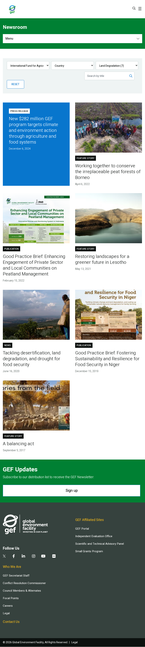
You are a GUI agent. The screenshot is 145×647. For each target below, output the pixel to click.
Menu (9, 38)
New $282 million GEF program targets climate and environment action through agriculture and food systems (33, 130)
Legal (6, 613)
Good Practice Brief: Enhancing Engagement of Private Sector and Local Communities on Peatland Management (34, 265)
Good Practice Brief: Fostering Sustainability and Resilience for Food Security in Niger (107, 359)
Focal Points (11, 598)
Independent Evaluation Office (93, 536)
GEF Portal (82, 529)
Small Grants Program (89, 551)
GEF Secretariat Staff (16, 576)
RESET (15, 84)
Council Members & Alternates (22, 591)
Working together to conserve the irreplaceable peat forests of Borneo (107, 172)
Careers (8, 606)
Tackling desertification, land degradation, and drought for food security (31, 359)
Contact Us (11, 621)
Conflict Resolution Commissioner (24, 583)
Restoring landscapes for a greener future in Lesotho (102, 259)
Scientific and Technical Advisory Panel (99, 544)
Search (134, 8)
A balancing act (18, 444)
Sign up (72, 490)
